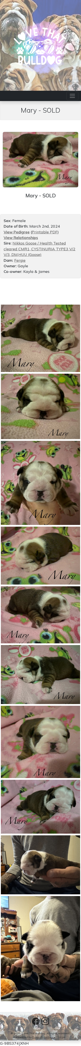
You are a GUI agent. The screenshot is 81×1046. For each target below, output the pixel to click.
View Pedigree (17, 232)
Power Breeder (41, 1037)
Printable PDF (44, 232)
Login (61, 1037)
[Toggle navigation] (72, 96)
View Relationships (21, 237)
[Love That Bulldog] (40, 44)
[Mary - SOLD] (40, 159)
